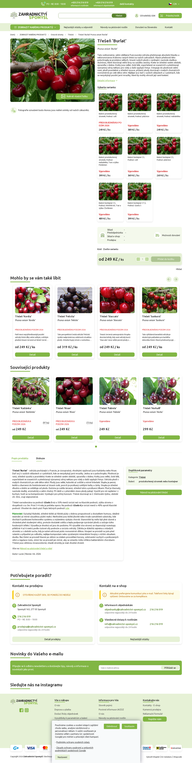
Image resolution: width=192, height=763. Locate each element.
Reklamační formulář (153, 714)
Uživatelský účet (147, 15)
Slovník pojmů (105, 705)
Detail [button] (32, 354)
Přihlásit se (170, 667)
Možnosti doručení (171, 235)
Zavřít (103, 269)
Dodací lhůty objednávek (66, 714)
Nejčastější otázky (139, 639)
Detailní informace (106, 80)
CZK (175, 4)
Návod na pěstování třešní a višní (36, 548)
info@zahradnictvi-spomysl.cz (121, 624)
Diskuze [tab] (40, 458)
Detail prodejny (52, 639)
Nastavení (62, 757)
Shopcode (178, 757)
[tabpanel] (31, 408)
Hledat (119, 15)
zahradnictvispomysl (27, 710)
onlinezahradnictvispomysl (21, 710)
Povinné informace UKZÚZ (111, 709)
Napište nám (154, 719)
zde (67, 508)
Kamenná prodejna (152, 709)
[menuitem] (35, 27)
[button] (32, 345)
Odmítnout (111, 726)
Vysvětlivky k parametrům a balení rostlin (70, 719)
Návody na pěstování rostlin (112, 718)
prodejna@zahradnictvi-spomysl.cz (37, 626)
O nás (57, 705)
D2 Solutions (166, 757)
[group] (32, 322)
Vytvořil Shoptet (153, 757)
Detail (31, 437)
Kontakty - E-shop (151, 705)
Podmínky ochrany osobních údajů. (73, 742)
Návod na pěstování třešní (154, 492)
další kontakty (127, 4)
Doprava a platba (62, 709)
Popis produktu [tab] (20, 458)
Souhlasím (129, 726)
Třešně (142, 477)
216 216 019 (24, 616)
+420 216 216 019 (79, 2)
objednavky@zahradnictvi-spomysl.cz (125, 609)
